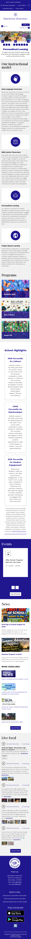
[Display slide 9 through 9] (23, 589)
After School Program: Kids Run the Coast (14, 569)
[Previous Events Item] (13, 595)
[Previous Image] (2, 41)
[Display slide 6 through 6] (15, 589)
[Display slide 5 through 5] (13, 589)
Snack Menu (20, 8)
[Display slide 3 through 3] (8, 589)
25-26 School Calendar (8, 5)
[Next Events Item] (17, 595)
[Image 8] (22, 45)
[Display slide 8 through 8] (20, 589)
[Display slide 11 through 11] (28, 589)
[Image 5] (14, 45)
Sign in (25, 25)
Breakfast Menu (8, 8)
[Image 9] (24, 45)
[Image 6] (17, 45)
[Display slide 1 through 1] (2, 589)
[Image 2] (7, 45)
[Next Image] (28, 41)
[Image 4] (12, 45)
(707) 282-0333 (16, 892)
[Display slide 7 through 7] (18, 589)
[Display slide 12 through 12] (2, 591)
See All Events (15, 602)
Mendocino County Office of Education (14, 904)
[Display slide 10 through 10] (25, 589)
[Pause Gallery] (15, 41)
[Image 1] (4, 45)
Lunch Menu (22, 5)
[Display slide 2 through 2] (5, 589)
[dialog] (15, 297)
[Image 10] (27, 45)
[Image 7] (19, 45)
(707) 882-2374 (17, 890)
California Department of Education (15, 907)
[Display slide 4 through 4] (10, 589)
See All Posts (15, 736)
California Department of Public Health (15, 910)
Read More (24, 762)
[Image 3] (9, 45)
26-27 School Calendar (13, 2)
